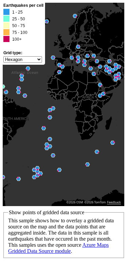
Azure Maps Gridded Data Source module (58, 248)
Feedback (114, 202)
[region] (63, 104)
